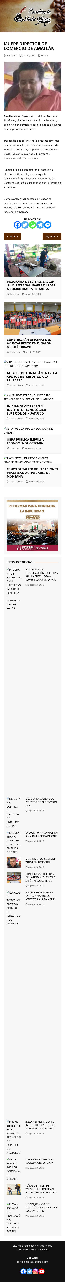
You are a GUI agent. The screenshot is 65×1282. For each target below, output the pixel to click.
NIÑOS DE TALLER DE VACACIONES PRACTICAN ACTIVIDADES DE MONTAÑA (32, 472)
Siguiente (50, 236)
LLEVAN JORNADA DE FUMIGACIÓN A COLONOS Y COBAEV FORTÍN (41, 1208)
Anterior (14, 236)
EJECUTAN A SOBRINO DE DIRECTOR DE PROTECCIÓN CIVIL (41, 802)
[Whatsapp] (32, 225)
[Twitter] (25, 225)
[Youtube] (42, 1271)
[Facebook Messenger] (47, 225)
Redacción (11, 55)
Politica (44, 55)
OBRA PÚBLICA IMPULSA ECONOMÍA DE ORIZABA (25, 441)
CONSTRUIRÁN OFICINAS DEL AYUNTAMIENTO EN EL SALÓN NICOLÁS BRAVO (29, 343)
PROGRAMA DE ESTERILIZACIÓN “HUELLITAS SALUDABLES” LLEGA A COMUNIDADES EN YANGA (31, 285)
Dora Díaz (14, 294)
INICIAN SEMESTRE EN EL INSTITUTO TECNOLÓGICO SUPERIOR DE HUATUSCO (26, 409)
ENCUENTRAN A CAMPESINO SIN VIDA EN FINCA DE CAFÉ (41, 834)
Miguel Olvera (16, 385)
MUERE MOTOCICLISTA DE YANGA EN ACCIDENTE (40, 860)
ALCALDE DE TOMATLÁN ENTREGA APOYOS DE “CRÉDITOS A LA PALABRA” (32, 376)
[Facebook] (17, 225)
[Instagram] (35, 1271)
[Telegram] (40, 225)
